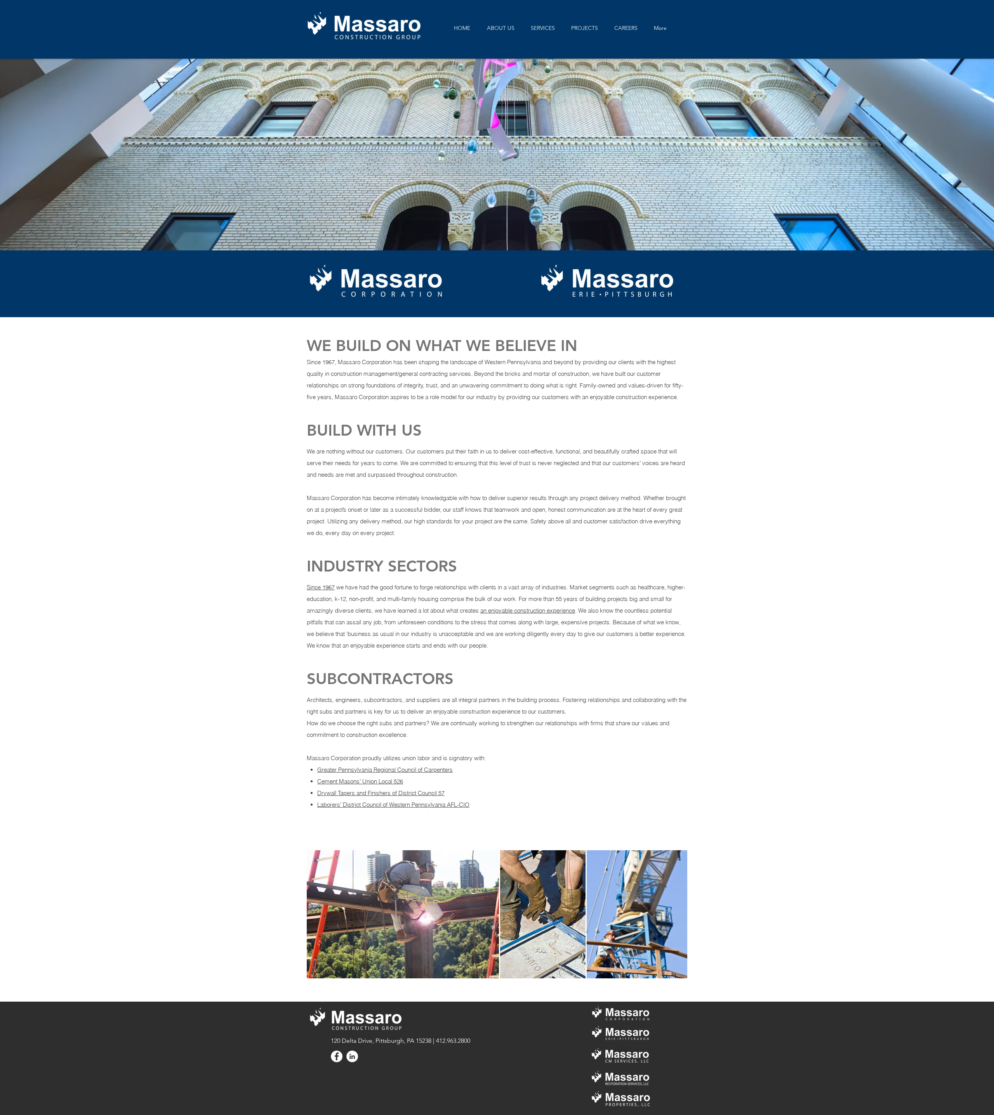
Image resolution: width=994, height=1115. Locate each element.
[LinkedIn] (352, 1056)
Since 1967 (321, 587)
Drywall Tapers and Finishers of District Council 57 (381, 793)
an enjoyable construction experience (527, 610)
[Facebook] (336, 1056)
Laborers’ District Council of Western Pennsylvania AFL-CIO (393, 804)
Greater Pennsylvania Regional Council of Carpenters (385, 769)
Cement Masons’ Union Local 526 (360, 781)
